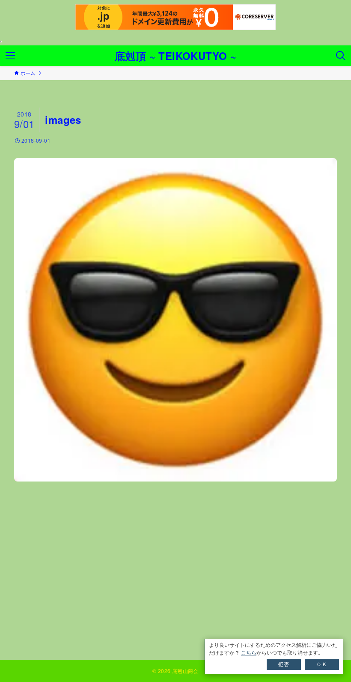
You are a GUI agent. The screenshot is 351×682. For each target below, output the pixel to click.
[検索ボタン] (340, 55)
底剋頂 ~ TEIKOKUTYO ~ (175, 56)
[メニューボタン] (10, 55)
